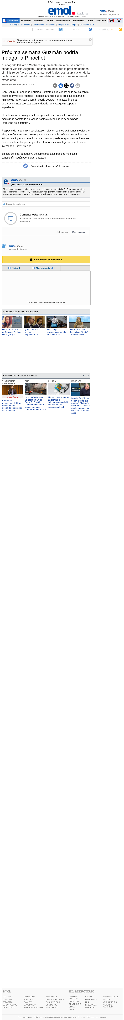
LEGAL (72, 1010)
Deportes (38, 20)
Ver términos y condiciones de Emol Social (46, 302)
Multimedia (51, 25)
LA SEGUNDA (90, 1005)
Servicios (101, 20)
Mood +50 (76, 381)
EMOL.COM (74, 1001)
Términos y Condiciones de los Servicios (69, 1017)
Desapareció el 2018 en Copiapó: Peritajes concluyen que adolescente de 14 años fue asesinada (11, 334)
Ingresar (103, 14)
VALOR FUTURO (110, 1002)
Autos (90, 20)
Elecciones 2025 (87, 25)
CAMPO (88, 997)
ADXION (106, 999)
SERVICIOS (28, 999)
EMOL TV (27, 1002)
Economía (26, 20)
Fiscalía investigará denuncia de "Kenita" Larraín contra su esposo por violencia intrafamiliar (79, 334)
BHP (27, 381)
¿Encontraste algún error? (49, 166)
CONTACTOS (51, 1005)
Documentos (38, 25)
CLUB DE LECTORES (74, 998)
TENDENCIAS (29, 997)
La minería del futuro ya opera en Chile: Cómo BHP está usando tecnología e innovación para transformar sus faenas (35, 403)
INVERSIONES (91, 999)
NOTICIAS (7, 997)
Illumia (52, 381)
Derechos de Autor (25, 1017)
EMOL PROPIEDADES (55, 999)
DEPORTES (7, 1002)
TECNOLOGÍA (9, 1008)
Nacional (13, 20)
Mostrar (61, 4)
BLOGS (72, 1007)
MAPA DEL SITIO (52, 1008)
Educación (26, 25)
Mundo (49, 20)
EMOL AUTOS (51, 997)
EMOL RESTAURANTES (33, 1008)
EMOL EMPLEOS (53, 1002)
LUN (87, 1002)
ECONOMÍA (7, 999)
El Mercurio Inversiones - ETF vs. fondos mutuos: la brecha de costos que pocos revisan (12, 405)
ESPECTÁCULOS (10, 1005)
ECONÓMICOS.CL (110, 997)
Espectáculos (63, 20)
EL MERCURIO (75, 1004)
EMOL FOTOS (30, 1005)
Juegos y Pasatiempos (68, 25)
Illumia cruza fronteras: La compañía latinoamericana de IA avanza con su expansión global (59, 402)
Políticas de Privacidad (43, 1017)
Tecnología (14, 25)
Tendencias (78, 20)
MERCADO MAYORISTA (108, 1006)
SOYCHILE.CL (91, 1008)
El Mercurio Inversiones (8, 382)
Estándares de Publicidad (96, 1017)
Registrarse (113, 14)
